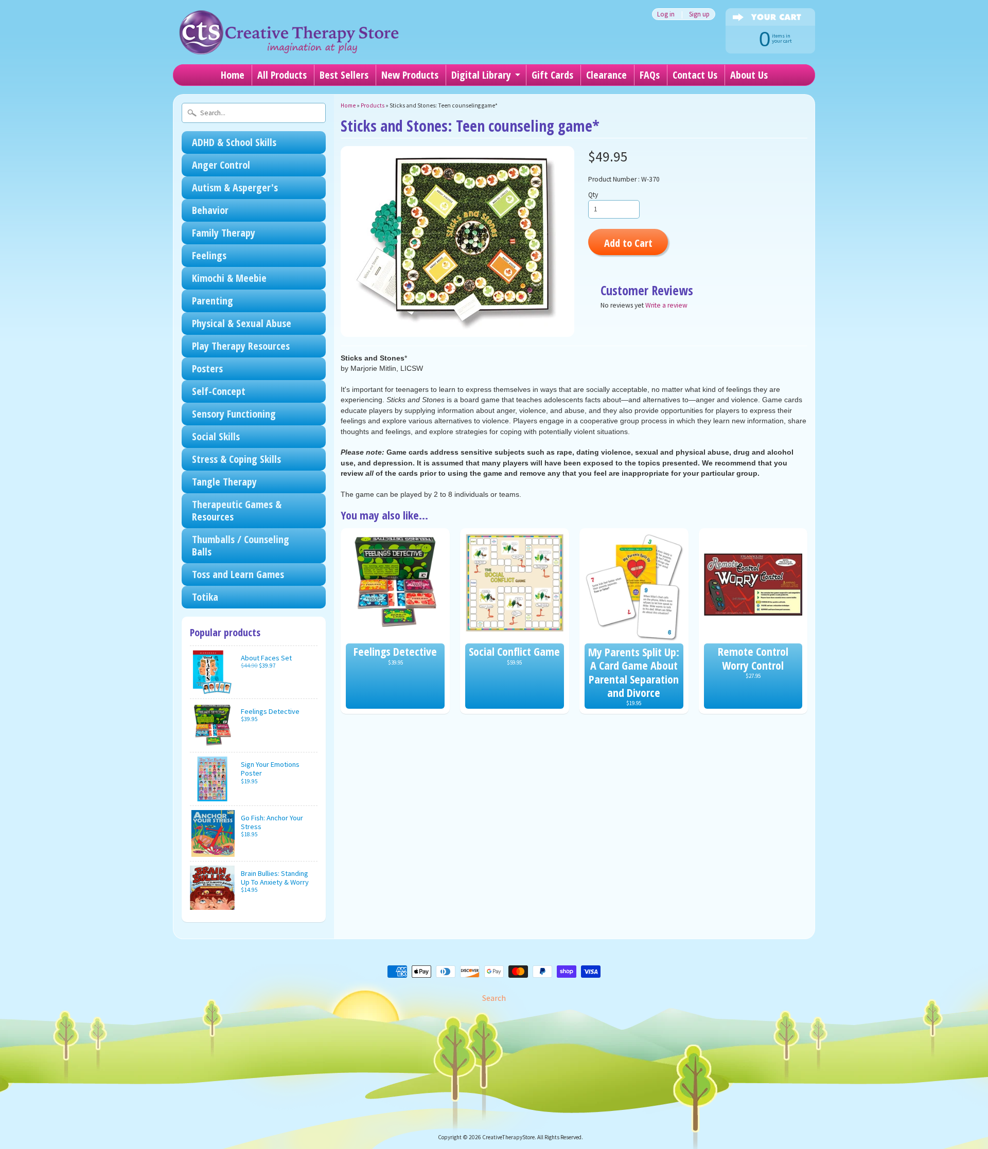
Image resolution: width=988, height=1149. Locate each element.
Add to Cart (628, 243)
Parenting (212, 301)
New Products (409, 75)
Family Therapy (223, 233)
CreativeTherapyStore (508, 1137)
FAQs (650, 75)
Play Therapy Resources (241, 346)
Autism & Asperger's (235, 187)
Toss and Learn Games (238, 574)
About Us (749, 75)
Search (494, 998)
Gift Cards (552, 75)
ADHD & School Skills (234, 142)
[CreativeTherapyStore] (288, 41)
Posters (207, 368)
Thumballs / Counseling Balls (240, 545)
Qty (593, 194)
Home (232, 75)
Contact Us (695, 75)
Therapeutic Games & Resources (236, 510)
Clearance (606, 75)
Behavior (210, 210)
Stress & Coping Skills (236, 459)
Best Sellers (344, 75)
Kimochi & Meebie (229, 278)
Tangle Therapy (224, 482)
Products (372, 105)
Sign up (699, 14)
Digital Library (481, 75)
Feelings (209, 255)
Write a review (666, 305)
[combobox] (254, 113)
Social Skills (216, 436)
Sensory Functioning (234, 414)
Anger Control (221, 165)
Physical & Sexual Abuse (241, 323)
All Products (282, 75)
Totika (205, 597)
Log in (666, 14)
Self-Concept (218, 391)
